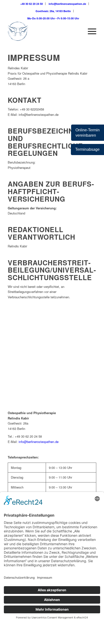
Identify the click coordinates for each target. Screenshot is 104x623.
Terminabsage (87, 149)
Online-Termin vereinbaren (87, 132)
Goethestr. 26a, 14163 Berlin (53, 11)
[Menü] (89, 31)
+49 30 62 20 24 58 (31, 4)
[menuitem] (31, 3)
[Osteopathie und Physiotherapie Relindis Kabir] (43, 31)
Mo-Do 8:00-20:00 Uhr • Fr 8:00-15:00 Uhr (53, 18)
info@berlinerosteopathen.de (67, 4)
